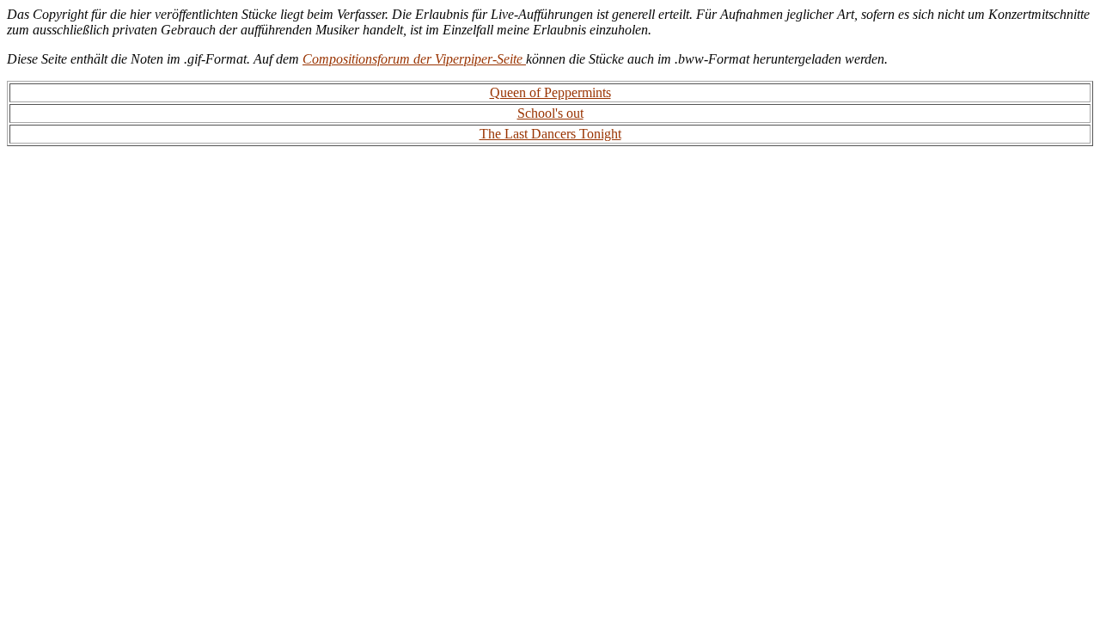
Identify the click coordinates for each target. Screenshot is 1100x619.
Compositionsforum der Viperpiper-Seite (414, 59)
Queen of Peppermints (550, 92)
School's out (550, 113)
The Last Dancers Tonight (550, 133)
